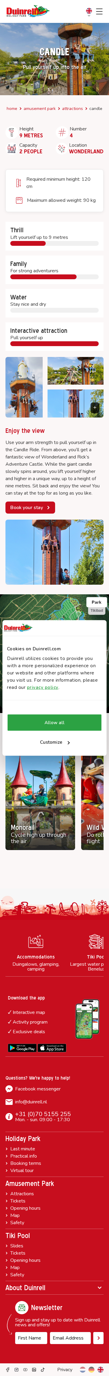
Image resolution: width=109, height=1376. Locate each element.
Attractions (72, 108)
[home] (28, 11)
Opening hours (25, 1208)
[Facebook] (7, 1370)
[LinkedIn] (34, 1370)
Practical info (23, 1156)
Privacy (64, 1369)
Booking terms (25, 1163)
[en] (100, 1370)
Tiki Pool (17, 1235)
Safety (17, 1222)
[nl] (83, 1370)
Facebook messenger (38, 1089)
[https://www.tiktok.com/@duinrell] (43, 1370)
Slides (16, 1246)
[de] (91, 1370)
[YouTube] (25, 1370)
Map (15, 1215)
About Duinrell (25, 1287)
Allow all (54, 723)
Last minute (22, 1149)
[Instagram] (16, 1370)
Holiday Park (22, 1138)
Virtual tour (22, 1170)
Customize (51, 742)
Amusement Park (40, 108)
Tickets (17, 1201)
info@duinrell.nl (31, 1102)
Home (12, 108)
